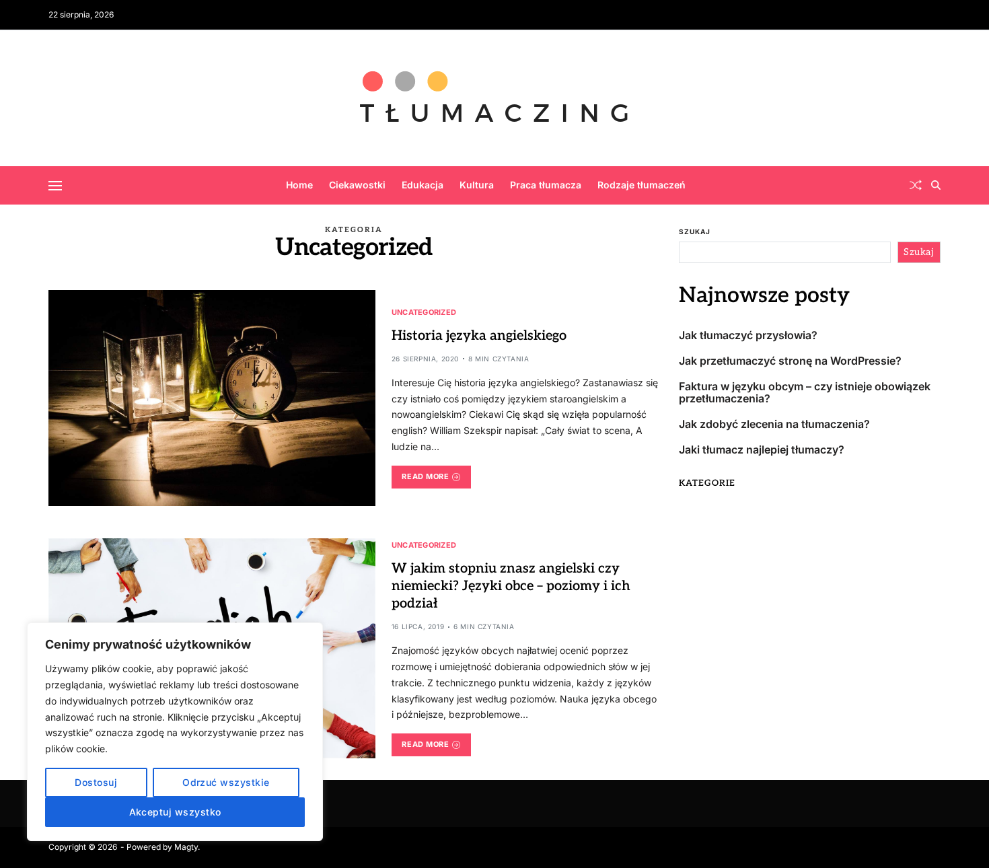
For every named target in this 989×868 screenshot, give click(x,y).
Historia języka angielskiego (479, 336)
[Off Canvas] (55, 185)
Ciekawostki (357, 184)
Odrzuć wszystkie (225, 782)
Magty (186, 847)
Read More (425, 476)
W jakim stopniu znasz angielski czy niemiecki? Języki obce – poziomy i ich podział (511, 586)
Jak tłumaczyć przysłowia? (748, 335)
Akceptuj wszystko (175, 812)
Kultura (477, 184)
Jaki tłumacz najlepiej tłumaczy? (761, 449)
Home (299, 184)
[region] (175, 731)
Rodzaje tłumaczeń (641, 184)
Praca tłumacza (545, 184)
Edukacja (422, 184)
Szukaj (694, 231)
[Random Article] (916, 185)
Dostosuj (96, 782)
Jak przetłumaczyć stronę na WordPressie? (790, 361)
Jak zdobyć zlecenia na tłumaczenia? (774, 424)
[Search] (936, 185)
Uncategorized (424, 312)
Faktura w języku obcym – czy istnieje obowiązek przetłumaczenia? (804, 392)
